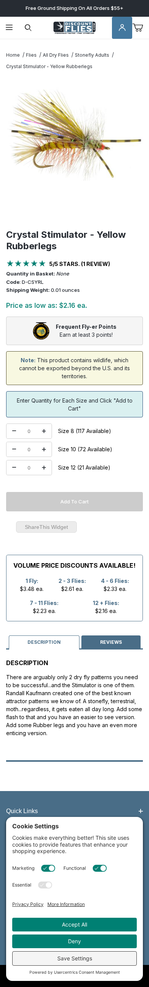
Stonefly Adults (92, 55)
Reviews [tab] (111, 642)
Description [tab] (44, 642)
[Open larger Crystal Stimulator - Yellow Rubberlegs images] (74, 134)
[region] (74, 211)
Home (13, 55)
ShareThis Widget (46, 527)
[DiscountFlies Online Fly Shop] (74, 27)
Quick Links (22, 811)
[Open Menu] (9, 28)
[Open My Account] (122, 28)
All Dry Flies (56, 55)
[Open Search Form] (28, 28)
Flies (31, 55)
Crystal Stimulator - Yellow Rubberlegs (49, 66)
